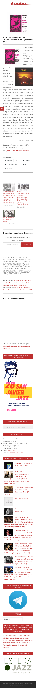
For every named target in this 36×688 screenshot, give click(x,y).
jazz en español (14, 267)
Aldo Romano (7, 263)
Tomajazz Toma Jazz (16, 453)
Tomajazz (14, 272)
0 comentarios (17, 274)
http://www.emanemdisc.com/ (18, 150)
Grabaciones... (20, 259)
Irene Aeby (16, 265)
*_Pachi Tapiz (10, 259)
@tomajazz (11, 450)
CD (13, 263)
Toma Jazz (7, 272)
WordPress (23, 685)
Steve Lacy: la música (21, 498)
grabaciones (7, 265)
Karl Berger (24, 267)
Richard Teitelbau (9, 270)
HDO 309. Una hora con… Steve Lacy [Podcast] (8, 219)
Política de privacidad (8, 683)
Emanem (17, 263)
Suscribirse (27, 245)
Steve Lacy (19, 270)
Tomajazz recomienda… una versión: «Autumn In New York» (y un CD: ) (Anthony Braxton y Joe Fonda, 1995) (17, 283)
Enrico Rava (25, 263)
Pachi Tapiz (23, 268)
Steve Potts (28, 270)
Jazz (21, 265)
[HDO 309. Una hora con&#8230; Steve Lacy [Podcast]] (9, 213)
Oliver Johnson (14, 268)
